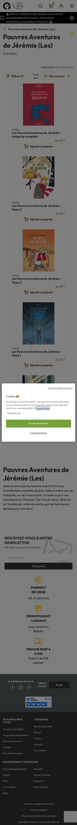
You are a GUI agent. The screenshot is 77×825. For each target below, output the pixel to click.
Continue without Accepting (60, 388)
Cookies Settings (38, 433)
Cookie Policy (42, 408)
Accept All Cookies (38, 423)
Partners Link (13, 413)
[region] (38, 412)
